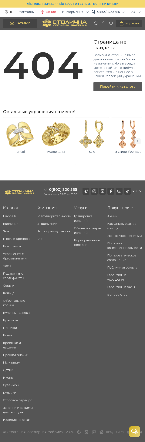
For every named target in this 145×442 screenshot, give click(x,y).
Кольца (8, 293)
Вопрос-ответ (118, 294)
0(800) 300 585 (108, 11)
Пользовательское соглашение (122, 258)
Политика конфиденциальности (124, 245)
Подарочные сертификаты (13, 276)
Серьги (8, 285)
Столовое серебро (17, 400)
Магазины (27, 12)
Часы (7, 266)
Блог (40, 238)
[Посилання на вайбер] (102, 191)
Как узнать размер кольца (122, 226)
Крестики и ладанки (12, 345)
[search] (96, 23)
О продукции (46, 223)
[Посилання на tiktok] (127, 191)
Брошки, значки (15, 355)
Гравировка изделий (83, 218)
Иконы (8, 377)
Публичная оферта (122, 267)
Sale (6, 231)
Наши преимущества (53, 231)
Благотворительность (53, 216)
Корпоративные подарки (87, 242)
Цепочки (10, 327)
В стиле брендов (16, 238)
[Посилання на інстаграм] (94, 191)
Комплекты (12, 246)
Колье (7, 335)
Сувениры (11, 385)
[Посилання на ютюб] (119, 191)
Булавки (9, 392)
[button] (103, 23)
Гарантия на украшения (116, 277)
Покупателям (120, 208)
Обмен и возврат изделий (87, 230)
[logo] (64, 23)
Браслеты (11, 320)
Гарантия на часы (121, 287)
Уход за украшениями (124, 235)
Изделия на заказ (17, 419)
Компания (46, 208)
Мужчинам (11, 362)
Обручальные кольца (14, 303)
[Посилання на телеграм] (86, 191)
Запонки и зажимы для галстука (18, 410)
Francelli (9, 216)
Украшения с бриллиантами (15, 256)
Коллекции (12, 223)
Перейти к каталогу (118, 86)
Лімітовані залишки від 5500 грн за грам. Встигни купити (72, 3)
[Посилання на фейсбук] (110, 191)
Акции (51, 12)
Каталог (22, 23)
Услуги (81, 208)
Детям (8, 370)
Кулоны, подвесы (16, 312)
